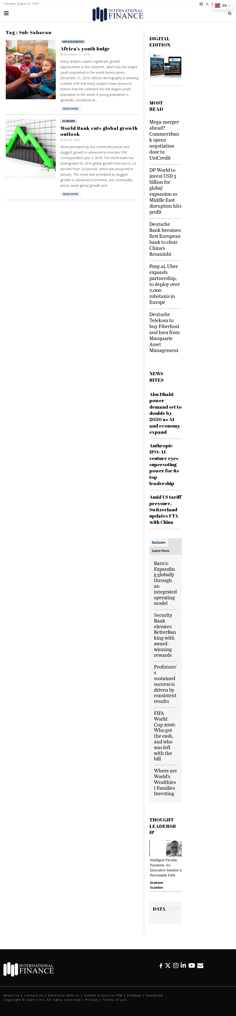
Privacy (92, 1000)
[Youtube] (191, 965)
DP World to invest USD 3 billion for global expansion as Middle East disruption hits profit (165, 190)
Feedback (154, 995)
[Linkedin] (183, 965)
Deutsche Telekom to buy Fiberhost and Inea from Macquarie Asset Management (164, 332)
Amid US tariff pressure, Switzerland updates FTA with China (165, 509)
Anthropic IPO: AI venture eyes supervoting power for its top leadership (164, 464)
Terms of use (115, 1000)
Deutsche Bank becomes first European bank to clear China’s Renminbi (165, 239)
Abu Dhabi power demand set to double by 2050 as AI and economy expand (165, 413)
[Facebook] (160, 965)
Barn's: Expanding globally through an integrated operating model (165, 583)
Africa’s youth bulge (85, 48)
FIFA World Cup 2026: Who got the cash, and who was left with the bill (165, 736)
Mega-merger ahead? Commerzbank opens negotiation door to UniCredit (164, 139)
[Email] (200, 965)
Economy (68, 121)
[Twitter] (168, 965)
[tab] (158, 542)
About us (11, 995)
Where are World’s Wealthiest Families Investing (165, 782)
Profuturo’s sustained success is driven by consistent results (165, 683)
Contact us (33, 995)
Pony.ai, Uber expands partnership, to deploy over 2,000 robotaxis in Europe (164, 284)
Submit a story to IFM (103, 995)
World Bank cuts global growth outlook (99, 131)
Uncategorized (73, 41)
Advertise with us (64, 995)
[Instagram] (175, 965)
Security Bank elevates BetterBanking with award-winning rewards (165, 634)
